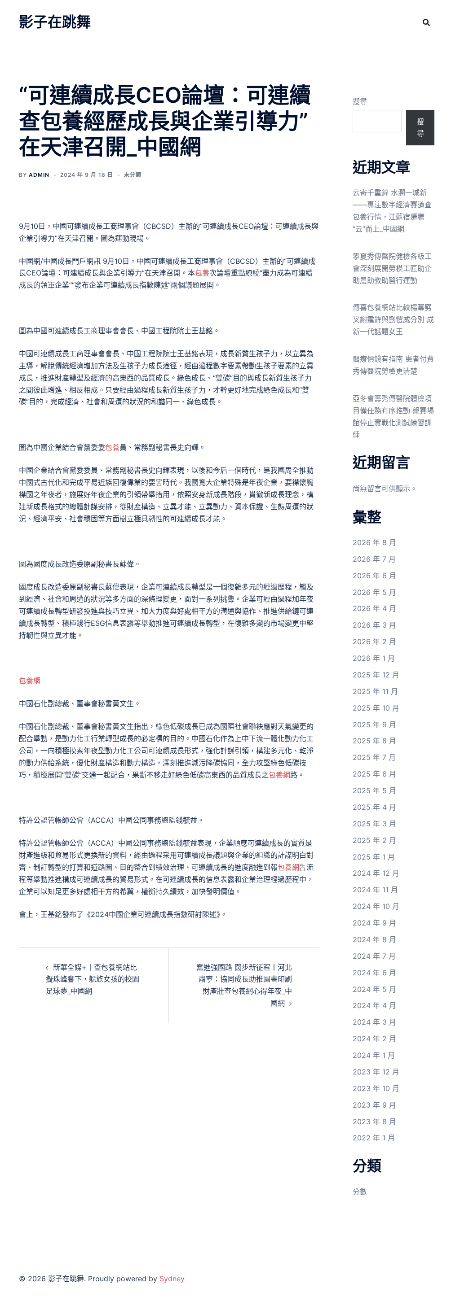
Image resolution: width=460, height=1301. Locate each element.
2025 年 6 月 (374, 773)
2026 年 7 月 (374, 558)
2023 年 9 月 (374, 1104)
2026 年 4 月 (374, 608)
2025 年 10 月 (376, 707)
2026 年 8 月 (374, 542)
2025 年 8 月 (374, 740)
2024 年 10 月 (376, 906)
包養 (202, 272)
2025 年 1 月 (374, 856)
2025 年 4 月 (374, 807)
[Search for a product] (426, 22)
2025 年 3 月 (374, 823)
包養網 (29, 680)
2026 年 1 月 (374, 658)
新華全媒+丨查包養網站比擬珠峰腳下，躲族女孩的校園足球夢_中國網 (92, 979)
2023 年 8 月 (374, 1121)
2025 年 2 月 (374, 840)
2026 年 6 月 (374, 575)
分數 (360, 1191)
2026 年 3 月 (374, 624)
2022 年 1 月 (374, 1137)
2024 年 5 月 (374, 989)
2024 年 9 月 (374, 922)
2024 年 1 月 (374, 1055)
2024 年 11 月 (375, 889)
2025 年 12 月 (376, 674)
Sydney (172, 1278)
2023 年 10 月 (376, 1088)
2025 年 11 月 (375, 691)
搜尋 (360, 101)
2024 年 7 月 (374, 956)
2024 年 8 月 (374, 939)
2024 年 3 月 (374, 1021)
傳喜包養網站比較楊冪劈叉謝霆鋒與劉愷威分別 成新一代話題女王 (393, 319)
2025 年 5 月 (374, 790)
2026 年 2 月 (374, 641)
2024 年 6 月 (374, 972)
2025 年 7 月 (374, 757)
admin (39, 174)
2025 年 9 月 (374, 724)
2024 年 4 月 (374, 1005)
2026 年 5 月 (374, 592)
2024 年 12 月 (376, 873)
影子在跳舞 (55, 22)
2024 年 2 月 (374, 1038)
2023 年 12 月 (376, 1071)
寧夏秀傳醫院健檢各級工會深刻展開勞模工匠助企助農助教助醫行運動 (392, 268)
